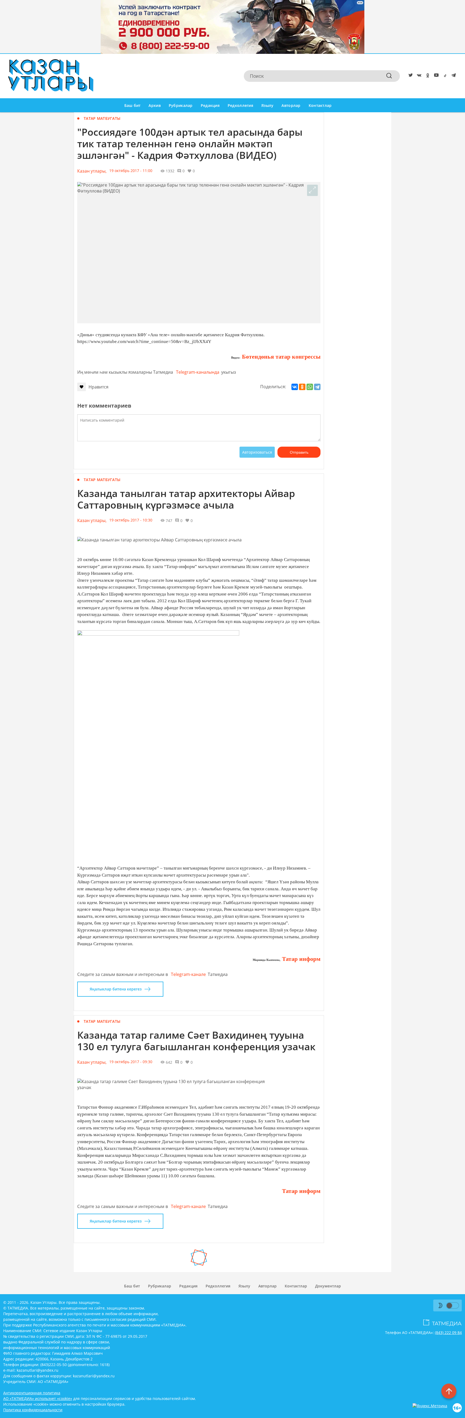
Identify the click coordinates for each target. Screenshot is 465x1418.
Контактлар (320, 105)
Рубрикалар (181, 105)
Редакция (210, 105)
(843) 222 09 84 (448, 1332)
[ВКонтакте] (294, 387)
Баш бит (132, 105)
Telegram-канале (188, 974)
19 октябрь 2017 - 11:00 (130, 170)
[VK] (418, 76)
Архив (154, 105)
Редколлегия (240, 105)
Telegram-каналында (197, 372)
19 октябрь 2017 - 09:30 (130, 1061)
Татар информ (300, 958)
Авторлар (290, 105)
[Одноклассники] (302, 387)
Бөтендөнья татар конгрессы (280, 356)
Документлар (328, 1286)
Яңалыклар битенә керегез (116, 989)
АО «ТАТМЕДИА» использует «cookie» (37, 1398)
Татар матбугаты (102, 118)
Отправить (299, 452)
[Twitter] (409, 76)
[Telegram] (452, 76)
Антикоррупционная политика (31, 1392)
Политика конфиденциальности (32, 1409)
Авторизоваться (257, 452)
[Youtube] (435, 76)
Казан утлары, (92, 171)
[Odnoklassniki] (426, 76)
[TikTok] (444, 76)
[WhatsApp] (310, 387)
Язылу (267, 105)
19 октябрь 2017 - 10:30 (130, 520)
